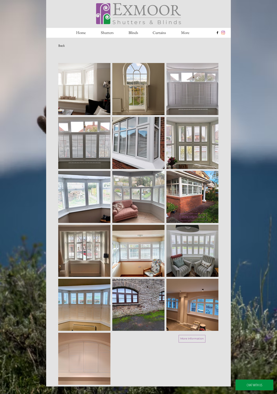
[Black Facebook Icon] (217, 33)
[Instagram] (223, 33)
